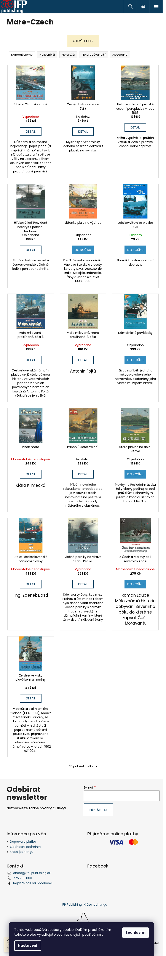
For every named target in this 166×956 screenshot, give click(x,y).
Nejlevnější (47, 55)
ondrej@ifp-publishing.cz (32, 873)
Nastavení (27, 945)
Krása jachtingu (21, 852)
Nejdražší (68, 55)
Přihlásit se (98, 810)
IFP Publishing (72, 904)
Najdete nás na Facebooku (33, 883)
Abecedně (120, 55)
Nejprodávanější (93, 55)
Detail (30, 131)
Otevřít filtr (83, 41)
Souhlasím (135, 932)
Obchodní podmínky (25, 847)
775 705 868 (22, 878)
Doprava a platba (23, 841)
